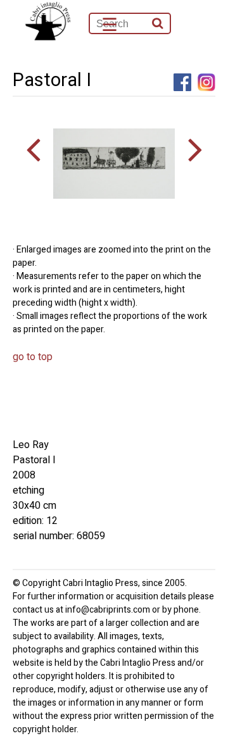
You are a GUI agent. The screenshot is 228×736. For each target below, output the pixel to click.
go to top (33, 357)
